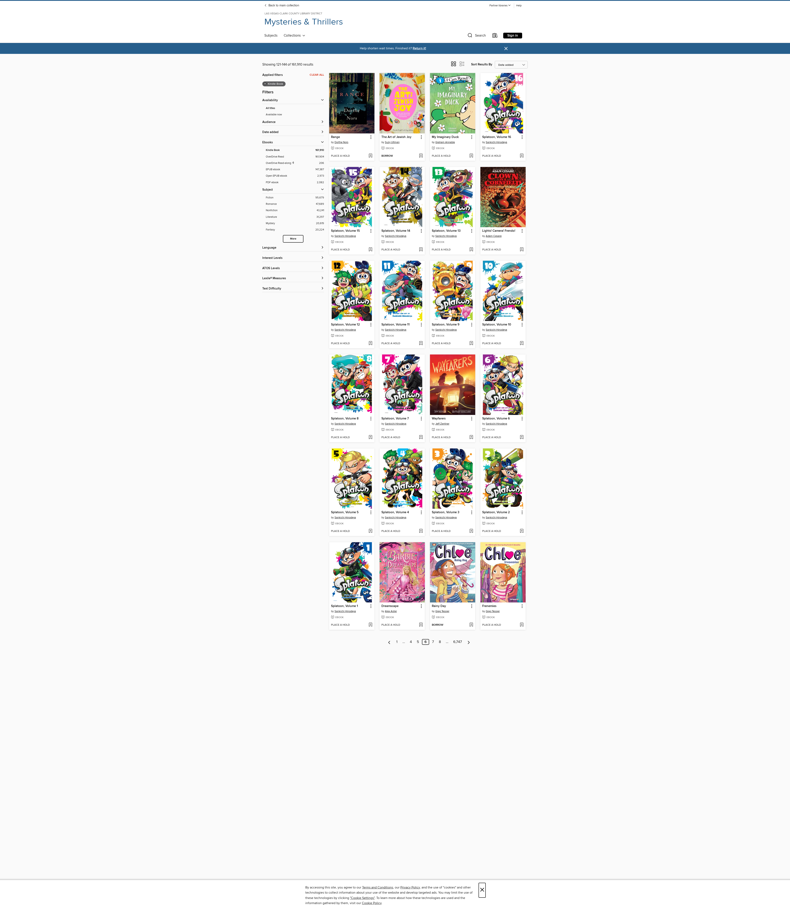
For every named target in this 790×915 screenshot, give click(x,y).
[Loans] (495, 36)
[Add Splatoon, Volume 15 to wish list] (370, 249)
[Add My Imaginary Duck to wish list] (471, 156)
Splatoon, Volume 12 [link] (345, 325)
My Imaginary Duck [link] (445, 137)
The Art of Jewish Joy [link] (396, 137)
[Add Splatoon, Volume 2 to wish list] (521, 531)
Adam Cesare (494, 236)
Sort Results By (481, 64)
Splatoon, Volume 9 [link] (445, 325)
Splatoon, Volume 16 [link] (496, 137)
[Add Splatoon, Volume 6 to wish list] (521, 437)
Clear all (317, 75)
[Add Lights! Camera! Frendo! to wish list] (521, 249)
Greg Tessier (442, 611)
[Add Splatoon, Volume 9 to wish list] (471, 343)
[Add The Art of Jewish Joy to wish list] (420, 156)
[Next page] (469, 641)
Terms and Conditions (377, 887)
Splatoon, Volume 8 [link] (345, 418)
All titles (270, 108)
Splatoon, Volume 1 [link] (344, 606)
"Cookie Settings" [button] (362, 898)
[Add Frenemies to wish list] (521, 625)
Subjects (271, 35)
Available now (274, 114)
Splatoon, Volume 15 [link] (345, 231)
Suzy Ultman (392, 142)
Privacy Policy (410, 887)
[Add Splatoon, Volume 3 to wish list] (471, 531)
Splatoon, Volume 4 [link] (395, 512)
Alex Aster (391, 611)
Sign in (512, 35)
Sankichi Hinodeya (496, 142)
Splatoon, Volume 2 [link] (496, 512)
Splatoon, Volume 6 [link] (496, 418)
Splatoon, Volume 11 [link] (395, 325)
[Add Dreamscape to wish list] (420, 625)
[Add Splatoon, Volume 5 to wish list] (370, 531)
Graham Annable (445, 142)
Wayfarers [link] (439, 418)
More (293, 239)
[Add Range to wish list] (370, 156)
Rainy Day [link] (439, 606)
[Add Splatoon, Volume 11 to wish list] (420, 343)
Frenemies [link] (489, 606)
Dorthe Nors (341, 142)
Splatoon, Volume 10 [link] (496, 325)
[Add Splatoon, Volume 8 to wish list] (370, 437)
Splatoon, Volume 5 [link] (345, 512)
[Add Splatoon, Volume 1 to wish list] (370, 625)
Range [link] (335, 137)
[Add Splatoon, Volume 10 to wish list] (521, 343)
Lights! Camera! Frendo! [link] (498, 231)
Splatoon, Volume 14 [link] (395, 231)
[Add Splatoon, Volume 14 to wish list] (420, 249)
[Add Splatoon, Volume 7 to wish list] (420, 437)
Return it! (419, 48)
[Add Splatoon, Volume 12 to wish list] (370, 343)
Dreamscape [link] (389, 606)
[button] (500, 5)
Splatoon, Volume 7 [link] (395, 418)
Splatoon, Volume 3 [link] (445, 512)
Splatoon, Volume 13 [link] (446, 231)
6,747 (457, 642)
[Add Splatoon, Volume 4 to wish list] (420, 531)
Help (519, 5)
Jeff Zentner (442, 423)
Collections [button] (293, 35)
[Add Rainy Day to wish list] (471, 625)
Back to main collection (283, 5)
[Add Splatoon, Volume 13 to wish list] (471, 249)
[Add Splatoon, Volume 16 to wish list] (521, 156)
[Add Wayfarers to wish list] (471, 437)
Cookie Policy (371, 903)
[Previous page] (389, 641)
